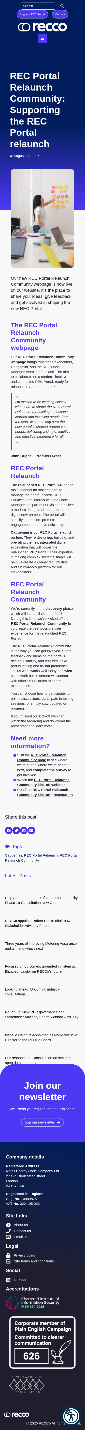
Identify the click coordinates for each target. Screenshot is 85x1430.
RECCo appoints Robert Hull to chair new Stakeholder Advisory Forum (37, 923)
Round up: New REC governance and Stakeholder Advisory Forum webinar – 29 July (41, 1014)
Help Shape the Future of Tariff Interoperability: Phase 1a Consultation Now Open (42, 900)
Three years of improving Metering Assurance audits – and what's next (41, 946)
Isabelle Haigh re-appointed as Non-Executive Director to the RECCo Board (41, 1037)
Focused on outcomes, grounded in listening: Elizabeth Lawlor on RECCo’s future (40, 968)
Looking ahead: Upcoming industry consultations (32, 991)
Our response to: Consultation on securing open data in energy (38, 1060)
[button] (71, 1416)
